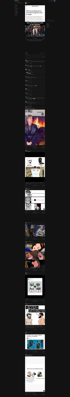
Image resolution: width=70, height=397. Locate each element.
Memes (29, 40)
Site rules (48, 25)
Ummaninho (27, 69)
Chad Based (31, 39)
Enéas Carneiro (34, 392)
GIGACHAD (27, 392)
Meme (38, 40)
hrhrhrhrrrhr (27, 189)
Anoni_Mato (28, 303)
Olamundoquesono (28, 107)
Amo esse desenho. (28, 151)
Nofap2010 (38, 325)
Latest (16, 4)
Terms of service (48, 26)
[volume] (44, 35)
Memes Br (36, 40)
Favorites (16, 10)
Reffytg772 (27, 60)
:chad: (26, 333)
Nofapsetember (27, 325)
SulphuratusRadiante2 (29, 241)
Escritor (27, 150)
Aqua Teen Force (27, 182)
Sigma (42, 39)
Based (36, 39)
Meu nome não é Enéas (28, 355)
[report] (43, 38)
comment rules (31, 58)
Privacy (47, 27)
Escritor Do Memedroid (32, 182)
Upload (19, 2)
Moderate (16, 11)
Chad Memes (28, 39)
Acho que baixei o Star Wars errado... (30, 108)
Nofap (30, 325)
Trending (16, 5)
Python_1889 (28, 2)
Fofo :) (26, 274)
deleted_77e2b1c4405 (29, 354)
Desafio (26, 304)
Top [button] (15, 6)
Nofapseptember (33, 325)
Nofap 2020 (41, 325)
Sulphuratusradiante (33, 268)
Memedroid (32, 40)
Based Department (39, 39)
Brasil (40, 40)
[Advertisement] (51, 10)
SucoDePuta (27, 76)
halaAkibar (27, 80)
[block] (44, 38)
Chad (33, 39)
